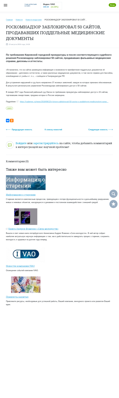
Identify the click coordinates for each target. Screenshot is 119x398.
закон (9, 108)
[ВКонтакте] (7, 120)
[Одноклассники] (11, 120)
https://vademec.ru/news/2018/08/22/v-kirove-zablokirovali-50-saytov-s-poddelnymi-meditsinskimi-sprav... (64, 102)
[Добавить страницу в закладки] (113, 204)
